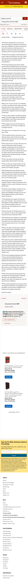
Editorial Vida (6, 541)
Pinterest (5, 562)
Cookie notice (7, 519)
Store (4, 489)
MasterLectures (7, 550)
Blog (4, 491)
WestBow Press (7, 546)
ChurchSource (7, 535)
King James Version (10, 304)
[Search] (25, 18)
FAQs (4, 503)
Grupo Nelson (7, 539)
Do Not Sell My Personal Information (14, 517)
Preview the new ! (13, 6)
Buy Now (8, 377)
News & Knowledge (8, 482)
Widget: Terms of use (9, 523)
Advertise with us (8, 509)
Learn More (7, 323)
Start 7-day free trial (9, 319)
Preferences (6, 578)
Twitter (5, 566)
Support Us (6, 495)
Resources (9, 28)
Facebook (5, 558)
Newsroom (6, 493)
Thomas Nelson (7, 544)
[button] (26, 2)
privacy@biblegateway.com (8, 470)
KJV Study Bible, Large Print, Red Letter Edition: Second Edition (14, 366)
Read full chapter (6, 292)
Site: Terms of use (8, 521)
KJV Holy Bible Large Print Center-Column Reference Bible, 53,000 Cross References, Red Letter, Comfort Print (14, 394)
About (4, 480)
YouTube (5, 568)
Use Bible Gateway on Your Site (11, 507)
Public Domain (9, 306)
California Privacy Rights (10, 515)
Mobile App (6, 487)
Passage (3, 28)
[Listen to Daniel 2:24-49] (20, 33)
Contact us (6, 511)
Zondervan (6, 548)
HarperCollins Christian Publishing (12, 537)
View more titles (14, 412)
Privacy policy (7, 513)
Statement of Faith (8, 485)
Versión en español (8, 576)
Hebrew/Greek (18, 28)
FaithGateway (7, 531)
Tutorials (5, 505)
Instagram (6, 560)
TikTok (4, 564)
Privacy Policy (6, 469)
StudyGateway (7, 533)
